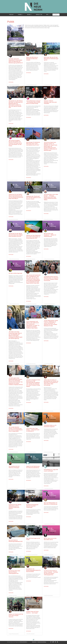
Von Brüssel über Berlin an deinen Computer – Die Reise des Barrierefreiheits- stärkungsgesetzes (51, 572)
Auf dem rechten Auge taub (15, 273)
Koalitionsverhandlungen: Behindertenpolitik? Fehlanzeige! (32, 506)
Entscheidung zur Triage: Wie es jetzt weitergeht (51, 470)
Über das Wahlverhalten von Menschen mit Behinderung (50, 503)
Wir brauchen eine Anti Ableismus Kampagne (14, 467)
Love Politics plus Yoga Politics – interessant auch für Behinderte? (32, 430)
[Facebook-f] (50, 641)
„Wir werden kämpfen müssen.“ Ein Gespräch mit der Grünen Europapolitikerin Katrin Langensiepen (16, 429)
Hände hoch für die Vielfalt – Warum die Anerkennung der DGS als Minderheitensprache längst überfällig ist (16, 196)
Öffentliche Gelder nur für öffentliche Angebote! (50, 426)
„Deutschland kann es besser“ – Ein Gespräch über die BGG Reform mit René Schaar (33, 102)
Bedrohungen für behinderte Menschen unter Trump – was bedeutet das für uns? (33, 144)
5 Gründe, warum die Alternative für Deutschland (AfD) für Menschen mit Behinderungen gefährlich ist (16, 60)
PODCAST (11, 14)
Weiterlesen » (11, 82)
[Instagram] (55, 641)
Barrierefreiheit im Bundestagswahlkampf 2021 (16, 540)
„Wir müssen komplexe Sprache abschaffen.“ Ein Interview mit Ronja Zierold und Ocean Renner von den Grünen (15, 143)
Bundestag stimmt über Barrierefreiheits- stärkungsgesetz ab (14, 572)
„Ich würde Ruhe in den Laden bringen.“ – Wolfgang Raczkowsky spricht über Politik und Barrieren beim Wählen (51, 197)
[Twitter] (53, 641)
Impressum (34, 642)
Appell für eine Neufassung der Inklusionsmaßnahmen (32, 467)
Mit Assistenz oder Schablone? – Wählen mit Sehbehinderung (50, 235)
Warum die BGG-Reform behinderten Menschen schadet (32, 59)
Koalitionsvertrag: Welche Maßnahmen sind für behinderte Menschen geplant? (15, 506)
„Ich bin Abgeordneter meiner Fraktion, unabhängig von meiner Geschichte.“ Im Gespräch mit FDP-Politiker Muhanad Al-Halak (51, 323)
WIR (47, 14)
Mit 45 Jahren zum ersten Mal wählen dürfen (50, 539)
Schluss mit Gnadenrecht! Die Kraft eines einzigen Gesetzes (16, 615)
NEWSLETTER (39, 14)
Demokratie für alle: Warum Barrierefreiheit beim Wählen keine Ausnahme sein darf (16, 235)
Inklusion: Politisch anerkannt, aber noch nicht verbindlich (50, 102)
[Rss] (57, 641)
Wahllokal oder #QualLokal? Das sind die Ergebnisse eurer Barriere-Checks (33, 198)
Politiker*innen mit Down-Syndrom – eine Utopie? (32, 612)
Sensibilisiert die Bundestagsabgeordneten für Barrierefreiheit (33, 570)
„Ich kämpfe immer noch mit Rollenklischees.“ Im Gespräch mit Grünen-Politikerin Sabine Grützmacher (51, 278)
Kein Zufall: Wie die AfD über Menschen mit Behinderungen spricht (51, 59)
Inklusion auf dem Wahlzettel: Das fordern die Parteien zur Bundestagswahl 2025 (33, 237)
